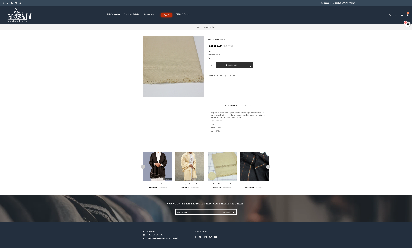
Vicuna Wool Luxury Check (222, 184)
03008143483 (271, 3)
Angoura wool (254, 184)
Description (231, 105)
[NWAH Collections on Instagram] (16, 3)
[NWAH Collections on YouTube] (20, 3)
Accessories (149, 15)
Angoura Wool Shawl (158, 184)
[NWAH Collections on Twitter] (7, 3)
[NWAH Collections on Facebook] (3, 3)
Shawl (218, 54)
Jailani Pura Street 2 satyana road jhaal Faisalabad (162, 238)
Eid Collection (113, 15)
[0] (408, 15)
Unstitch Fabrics (132, 15)
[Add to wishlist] (169, 156)
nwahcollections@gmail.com (156, 235)
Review (247, 105)
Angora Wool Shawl (190, 184)
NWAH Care (182, 15)
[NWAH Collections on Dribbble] (12, 3)
